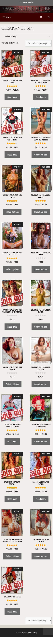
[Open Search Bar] (49, 17)
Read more (12, 97)
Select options (40, 154)
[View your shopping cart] (41, 17)
